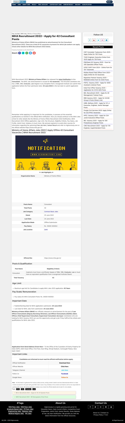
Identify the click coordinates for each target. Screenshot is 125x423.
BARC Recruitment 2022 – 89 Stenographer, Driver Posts (32, 397)
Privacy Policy (98, 415)
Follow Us (64, 377)
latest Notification (65, 79)
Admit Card (26, 4)
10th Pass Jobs (14, 407)
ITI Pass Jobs (28, 409)
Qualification (86, 4)
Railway (77, 4)
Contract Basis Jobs (51, 211)
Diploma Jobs (27, 411)
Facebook (64, 374)
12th (21, 84)
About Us (96, 413)
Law (32, 84)
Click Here (64, 366)
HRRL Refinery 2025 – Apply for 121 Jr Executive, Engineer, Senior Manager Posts (97, 105)
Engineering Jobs (14, 411)
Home (14, 4)
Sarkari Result (68, 4)
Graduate (27, 84)
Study (20, 2)
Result (34, 4)
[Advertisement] (62, 18)
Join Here (64, 370)
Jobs (19, 4)
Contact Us (105, 413)
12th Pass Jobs (26, 407)
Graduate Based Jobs (15, 409)
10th (17, 84)
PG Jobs (28, 413)
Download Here (64, 363)
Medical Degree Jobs (16, 413)
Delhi (46, 229)
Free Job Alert (43, 4)
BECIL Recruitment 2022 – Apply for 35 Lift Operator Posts (32, 392)
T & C (106, 415)
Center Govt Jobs (56, 4)
